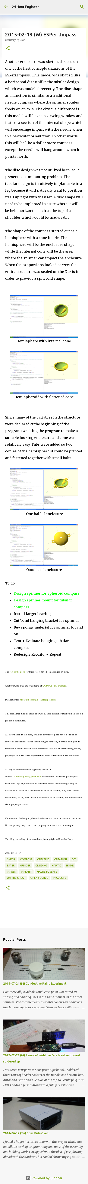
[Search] (82, 7)
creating (43, 859)
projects (59, 877)
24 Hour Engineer (25, 7)
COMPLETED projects (54, 685)
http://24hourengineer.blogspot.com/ (38, 699)
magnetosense (47, 871)
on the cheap (16, 877)
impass (11, 871)
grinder (25, 865)
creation (60, 859)
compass (26, 859)
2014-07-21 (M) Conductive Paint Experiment (34, 983)
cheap (11, 859)
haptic (56, 865)
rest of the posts (17, 671)
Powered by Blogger (46, 1178)
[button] (7, 48)
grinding (41, 865)
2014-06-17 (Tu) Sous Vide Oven (25, 1133)
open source (39, 877)
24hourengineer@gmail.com (27, 776)
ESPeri (11, 865)
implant (26, 871)
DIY (74, 859)
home (70, 865)
